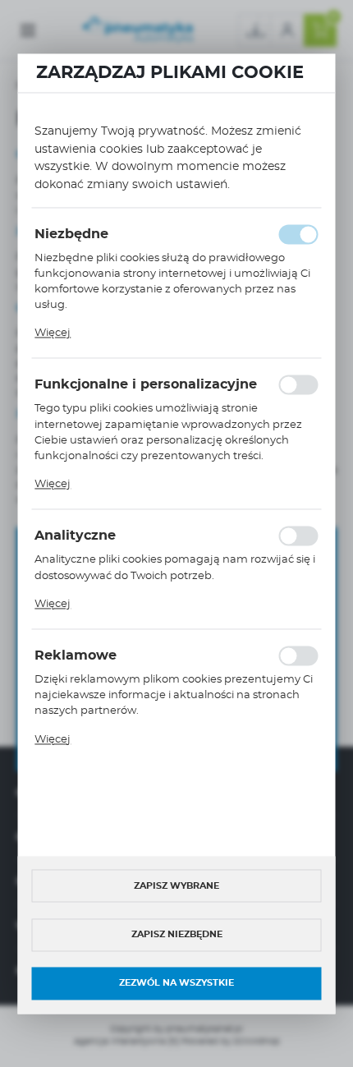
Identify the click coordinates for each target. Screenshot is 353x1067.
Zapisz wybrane (176, 885)
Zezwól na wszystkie (176, 983)
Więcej (52, 334)
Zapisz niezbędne (176, 935)
